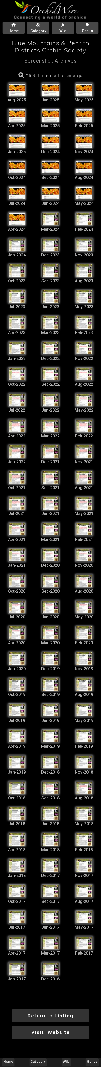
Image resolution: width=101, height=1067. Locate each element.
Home (8, 1061)
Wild (66, 1061)
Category (38, 1061)
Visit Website (50, 1032)
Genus (92, 1061)
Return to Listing (50, 1016)
